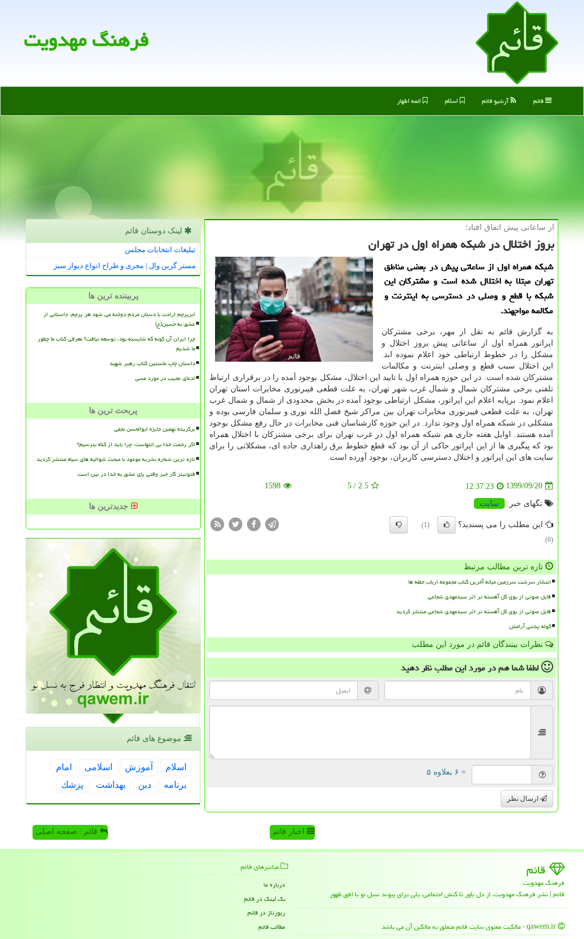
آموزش (139, 767)
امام (64, 767)
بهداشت (110, 785)
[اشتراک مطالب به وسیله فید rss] (217, 523)
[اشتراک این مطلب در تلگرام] (272, 523)
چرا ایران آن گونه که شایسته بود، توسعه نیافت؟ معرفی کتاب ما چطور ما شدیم (116, 343)
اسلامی (98, 767)
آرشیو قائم (496, 101)
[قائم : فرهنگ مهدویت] (517, 42)
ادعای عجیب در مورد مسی (165, 378)
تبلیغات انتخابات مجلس (160, 249)
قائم (539, 101)
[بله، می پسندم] (446, 524)
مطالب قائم (271, 927)
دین (144, 785)
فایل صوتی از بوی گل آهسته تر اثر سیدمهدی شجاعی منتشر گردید (473, 611)
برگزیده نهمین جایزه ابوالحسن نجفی (154, 429)
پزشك (72, 785)
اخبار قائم (290, 831)
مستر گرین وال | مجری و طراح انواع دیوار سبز (125, 265)
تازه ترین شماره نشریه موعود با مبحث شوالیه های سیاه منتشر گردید (115, 459)
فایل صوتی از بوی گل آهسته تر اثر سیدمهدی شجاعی (489, 596)
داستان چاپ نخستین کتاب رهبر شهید (152, 363)
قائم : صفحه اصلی (67, 831)
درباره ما (274, 885)
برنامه (175, 785)
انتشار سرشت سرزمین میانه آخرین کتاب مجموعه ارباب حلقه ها (479, 582)
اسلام (452, 101)
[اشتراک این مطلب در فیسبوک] (254, 523)
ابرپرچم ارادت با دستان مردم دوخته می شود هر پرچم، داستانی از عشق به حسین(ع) (119, 319)
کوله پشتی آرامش (530, 626)
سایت (489, 503)
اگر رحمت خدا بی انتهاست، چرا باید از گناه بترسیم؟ (136, 444)
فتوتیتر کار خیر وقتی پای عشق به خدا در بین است (136, 474)
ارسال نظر (523, 799)
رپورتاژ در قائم (266, 912)
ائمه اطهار (410, 101)
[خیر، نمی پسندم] (399, 524)
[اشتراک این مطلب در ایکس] (236, 523)
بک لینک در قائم (264, 899)
